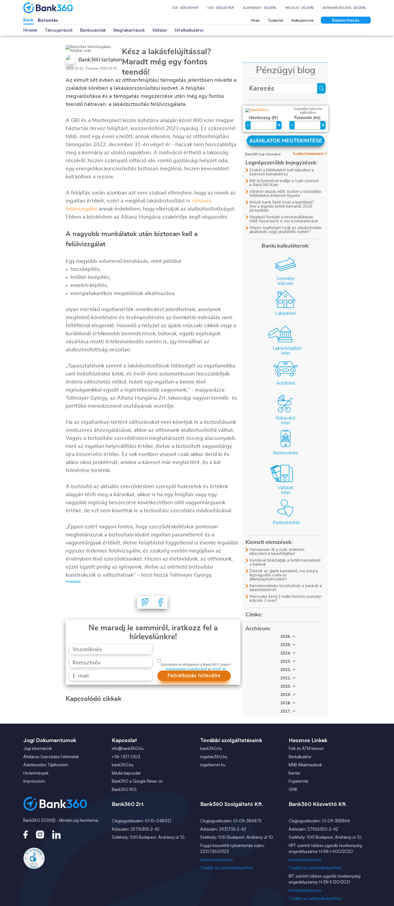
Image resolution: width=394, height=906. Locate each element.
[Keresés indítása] (321, 88)
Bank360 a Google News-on (137, 781)
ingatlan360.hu (213, 756)
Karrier (294, 773)
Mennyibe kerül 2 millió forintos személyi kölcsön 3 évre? (286, 599)
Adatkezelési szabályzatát (186, 669)
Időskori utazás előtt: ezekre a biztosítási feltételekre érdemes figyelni (285, 194)
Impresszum (34, 781)
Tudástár (276, 20)
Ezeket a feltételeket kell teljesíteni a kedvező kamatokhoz (282, 172)
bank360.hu (122, 764)
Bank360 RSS (124, 789)
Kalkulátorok (303, 20)
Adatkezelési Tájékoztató (45, 764)
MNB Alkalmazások (305, 764)
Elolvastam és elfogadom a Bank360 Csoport (196, 664)
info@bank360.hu (127, 748)
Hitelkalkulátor (189, 30)
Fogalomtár (298, 781)
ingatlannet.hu (212, 764)
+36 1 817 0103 (126, 756)
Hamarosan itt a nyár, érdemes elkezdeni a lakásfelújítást (277, 552)
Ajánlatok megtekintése (285, 140)
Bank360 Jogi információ (263, 154)
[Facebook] (160, 602)
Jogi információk (37, 748)
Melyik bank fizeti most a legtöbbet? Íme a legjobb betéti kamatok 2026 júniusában (282, 206)
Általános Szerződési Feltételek (51, 756)
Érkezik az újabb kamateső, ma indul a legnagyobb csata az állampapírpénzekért (284, 575)
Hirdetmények (36, 773)
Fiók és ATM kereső (306, 748)
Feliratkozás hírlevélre (194, 675)
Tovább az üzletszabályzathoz (226, 867)
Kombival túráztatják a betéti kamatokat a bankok (285, 562)
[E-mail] (145, 602)
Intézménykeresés (216, 859)
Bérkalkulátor (300, 756)
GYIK (293, 789)
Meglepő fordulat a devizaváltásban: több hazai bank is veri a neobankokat (284, 219)
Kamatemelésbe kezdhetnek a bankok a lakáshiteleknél (286, 588)
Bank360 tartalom (100, 59)
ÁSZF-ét (219, 669)
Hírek (255, 20)
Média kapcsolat (126, 773)
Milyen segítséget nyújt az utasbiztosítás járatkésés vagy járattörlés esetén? (286, 230)
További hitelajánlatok (308, 153)
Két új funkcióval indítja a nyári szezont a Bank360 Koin (284, 183)
